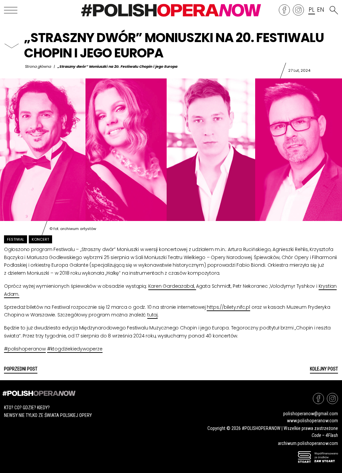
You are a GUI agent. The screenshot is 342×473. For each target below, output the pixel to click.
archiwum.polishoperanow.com (308, 443)
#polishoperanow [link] (25, 348)
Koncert (40, 239)
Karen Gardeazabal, (172, 286)
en (320, 10)
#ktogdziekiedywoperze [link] (75, 348)
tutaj (152, 314)
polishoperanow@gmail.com (310, 413)
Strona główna (38, 66)
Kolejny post (324, 369)
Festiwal (15, 239)
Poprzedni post (20, 369)
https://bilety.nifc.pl (228, 307)
